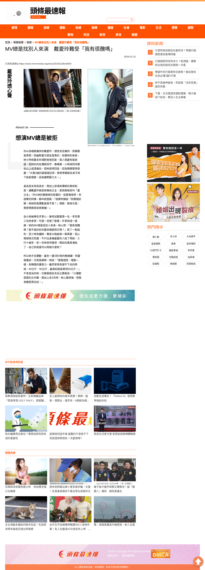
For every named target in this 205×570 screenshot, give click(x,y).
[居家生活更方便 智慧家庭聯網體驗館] (115, 418)
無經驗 (173, 263)
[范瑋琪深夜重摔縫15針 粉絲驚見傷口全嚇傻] (26, 471)
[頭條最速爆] (37, 12)
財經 (78, 27)
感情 (14, 27)
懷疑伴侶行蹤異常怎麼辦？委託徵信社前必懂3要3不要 (175, 74)
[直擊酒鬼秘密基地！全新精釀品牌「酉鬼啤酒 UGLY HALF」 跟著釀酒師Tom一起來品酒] (26, 381)
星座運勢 (155, 243)
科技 (86, 34)
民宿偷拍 (191, 263)
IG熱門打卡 (155, 250)
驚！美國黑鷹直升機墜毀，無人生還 (114, 524)
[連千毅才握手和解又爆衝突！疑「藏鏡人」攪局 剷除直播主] (115, 471)
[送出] (132, 19)
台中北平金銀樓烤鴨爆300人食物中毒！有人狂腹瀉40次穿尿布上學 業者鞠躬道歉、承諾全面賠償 (70, 529)
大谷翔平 (191, 236)
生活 (158, 27)
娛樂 (94, 27)
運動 (62, 27)
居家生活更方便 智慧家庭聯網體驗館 (114, 434)
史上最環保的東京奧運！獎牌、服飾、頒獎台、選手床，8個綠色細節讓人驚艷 (69, 400)
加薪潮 (191, 257)
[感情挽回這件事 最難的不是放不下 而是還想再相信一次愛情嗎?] (70, 418)
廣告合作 (113, 555)
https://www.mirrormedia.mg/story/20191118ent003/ (45, 63)
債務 (174, 27)
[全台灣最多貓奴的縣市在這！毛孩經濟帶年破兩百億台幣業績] (26, 509)
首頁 (7, 42)
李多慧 (191, 250)
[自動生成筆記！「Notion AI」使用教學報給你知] (115, 381)
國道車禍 (173, 250)
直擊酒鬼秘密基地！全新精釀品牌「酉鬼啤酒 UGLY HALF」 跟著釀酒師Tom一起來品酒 (25, 400)
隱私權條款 (128, 555)
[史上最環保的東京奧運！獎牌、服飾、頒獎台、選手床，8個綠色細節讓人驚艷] (70, 381)
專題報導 (18, 42)
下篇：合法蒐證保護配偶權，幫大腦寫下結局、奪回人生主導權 (175, 95)
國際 (190, 27)
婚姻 (30, 27)
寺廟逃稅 (173, 257)
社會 (126, 27)
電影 (142, 27)
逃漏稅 (155, 263)
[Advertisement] (70, 333)
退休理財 (191, 243)
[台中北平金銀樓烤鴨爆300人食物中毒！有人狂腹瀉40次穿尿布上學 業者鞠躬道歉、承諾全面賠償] (70, 509)
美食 (118, 34)
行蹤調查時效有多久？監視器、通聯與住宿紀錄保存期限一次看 (175, 63)
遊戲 (134, 34)
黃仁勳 (155, 237)
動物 (70, 34)
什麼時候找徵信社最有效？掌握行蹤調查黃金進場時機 (175, 52)
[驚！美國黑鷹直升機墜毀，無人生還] (115, 509)
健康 (110, 27)
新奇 (102, 34)
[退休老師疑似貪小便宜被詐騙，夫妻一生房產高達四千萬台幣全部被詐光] (70, 471)
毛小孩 (173, 236)
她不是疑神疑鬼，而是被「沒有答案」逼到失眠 (176, 84)
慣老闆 (155, 257)
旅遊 (46, 27)
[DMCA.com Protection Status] (160, 553)
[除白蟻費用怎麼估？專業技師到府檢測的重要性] (26, 418)
